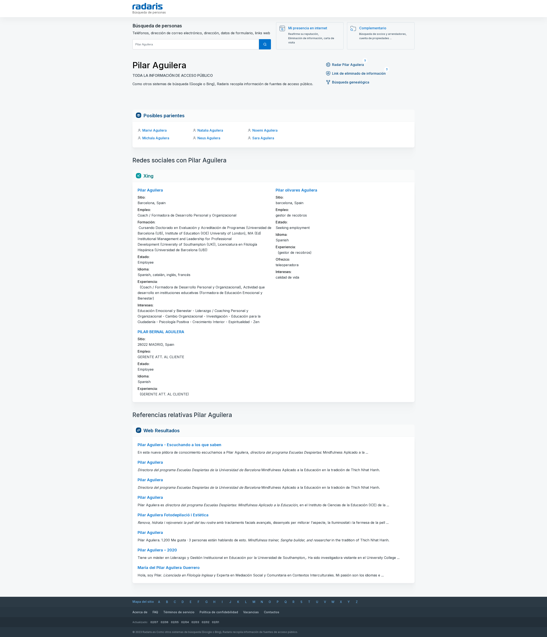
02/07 (154, 622)
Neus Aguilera (208, 138)
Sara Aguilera (263, 138)
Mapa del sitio (143, 601)
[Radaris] (147, 6)
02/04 (185, 622)
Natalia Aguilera (210, 130)
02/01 (215, 622)
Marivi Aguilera (154, 130)
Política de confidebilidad (219, 612)
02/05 (175, 622)
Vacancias (251, 612)
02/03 (195, 622)
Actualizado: (140, 622)
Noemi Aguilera (265, 130)
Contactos (271, 612)
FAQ (155, 612)
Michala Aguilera (155, 138)
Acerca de (139, 612)
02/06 (164, 622)
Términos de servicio (178, 612)
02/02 (205, 622)
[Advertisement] (273, 100)
